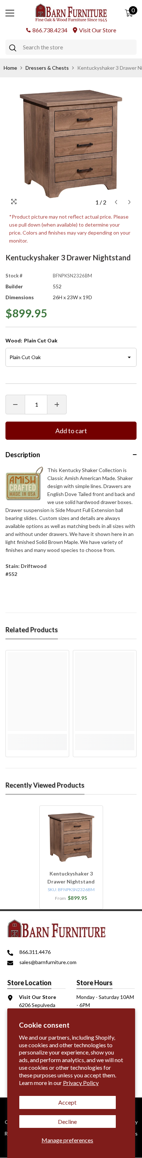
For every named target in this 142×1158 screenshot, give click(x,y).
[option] (71, 143)
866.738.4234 (49, 30)
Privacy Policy (81, 1082)
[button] (116, 202)
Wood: (31, 340)
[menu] (9, 13)
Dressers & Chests (47, 68)
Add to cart (71, 431)
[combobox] (78, 47)
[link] (37, 738)
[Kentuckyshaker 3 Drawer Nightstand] (71, 837)
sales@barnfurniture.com (47, 962)
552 (57, 286)
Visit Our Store (97, 30)
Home (10, 68)
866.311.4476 (35, 952)
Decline (67, 1121)
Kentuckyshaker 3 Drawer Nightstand (71, 877)
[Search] (71, 47)
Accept (67, 1102)
